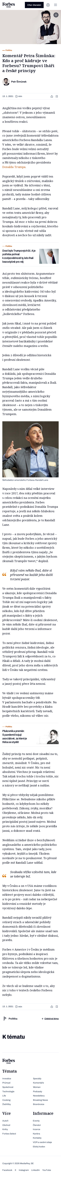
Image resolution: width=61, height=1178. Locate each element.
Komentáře (38, 1083)
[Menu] (55, 5)
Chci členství (34, 5)
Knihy (5, 1129)
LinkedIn (35, 1170)
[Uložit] (57, 96)
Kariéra (36, 1134)
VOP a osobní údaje (42, 1142)
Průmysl (6, 1083)
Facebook (7, 1170)
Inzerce (36, 1129)
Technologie (8, 1091)
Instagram (24, 1170)
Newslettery (39, 1096)
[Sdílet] (52, 96)
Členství (37, 1125)
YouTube (46, 1170)
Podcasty (37, 1091)
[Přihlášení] (48, 5)
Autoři (5, 1121)
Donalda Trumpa (13, 167)
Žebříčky (6, 1104)
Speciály (37, 1078)
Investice (6, 1078)
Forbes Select (9, 1134)
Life (4, 1096)
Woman (37, 1087)
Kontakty (37, 1138)
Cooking (6, 1100)
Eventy (36, 1121)
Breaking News (40, 1100)
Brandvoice (38, 1104)
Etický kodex (39, 1146)
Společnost (7, 1087)
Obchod (6, 1125)
